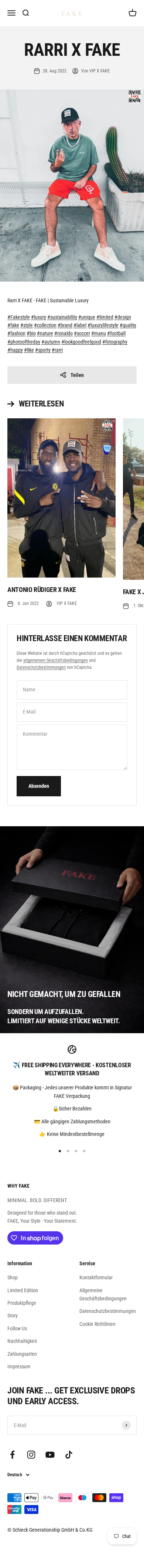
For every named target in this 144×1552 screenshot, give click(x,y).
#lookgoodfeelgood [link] (81, 342)
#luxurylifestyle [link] (103, 325)
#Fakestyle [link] (18, 317)
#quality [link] (128, 325)
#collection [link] (45, 325)
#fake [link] (13, 325)
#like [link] (29, 350)
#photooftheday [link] (23, 342)
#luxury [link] (38, 317)
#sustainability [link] (62, 317)
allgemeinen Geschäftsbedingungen (55, 660)
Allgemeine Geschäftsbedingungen (103, 1294)
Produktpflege (21, 1303)
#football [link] (116, 333)
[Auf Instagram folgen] (31, 1455)
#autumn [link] (50, 342)
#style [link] (26, 325)
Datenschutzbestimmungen (41, 667)
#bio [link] (31, 333)
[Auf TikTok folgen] (69, 1455)
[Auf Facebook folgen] (12, 1455)
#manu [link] (98, 333)
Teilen (77, 375)
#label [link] (79, 325)
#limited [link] (104, 317)
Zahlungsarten (22, 1354)
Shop (12, 1277)
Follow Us (17, 1328)
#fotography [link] (114, 342)
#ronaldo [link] (63, 333)
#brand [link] (65, 325)
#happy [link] (15, 350)
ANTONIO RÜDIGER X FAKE (41, 589)
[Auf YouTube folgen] (50, 1455)
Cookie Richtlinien (97, 1324)
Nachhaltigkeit (22, 1341)
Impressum (19, 1366)
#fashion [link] (16, 333)
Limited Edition (22, 1290)
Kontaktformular (96, 1277)
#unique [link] (86, 317)
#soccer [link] (82, 333)
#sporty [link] (43, 350)
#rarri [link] (57, 350)
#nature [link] (45, 333)
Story (12, 1315)
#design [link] (122, 317)
